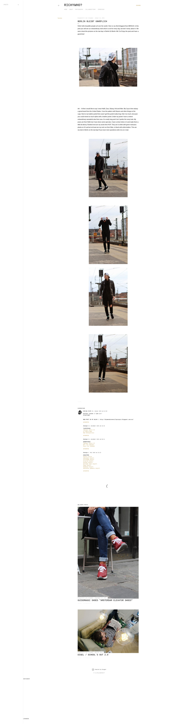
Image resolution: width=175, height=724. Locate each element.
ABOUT (71, 9)
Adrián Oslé (87, 411)
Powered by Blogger (100, 669)
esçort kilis (87, 456)
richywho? (73, 5)
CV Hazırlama (87, 431)
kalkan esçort (88, 462)
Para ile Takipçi (89, 446)
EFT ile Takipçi (88, 444)
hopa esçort (87, 465)
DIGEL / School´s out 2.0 (93, 655)
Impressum (101, 9)
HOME (65, 9)
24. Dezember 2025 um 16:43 (96, 426)
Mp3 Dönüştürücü (88, 433)
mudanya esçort (88, 467)
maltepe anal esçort (90, 464)
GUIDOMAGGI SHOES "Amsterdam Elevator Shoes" (105, 600)
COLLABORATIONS (90, 9)
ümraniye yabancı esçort (91, 468)
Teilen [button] (60, 18)
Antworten (86, 422)
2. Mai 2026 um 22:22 (94, 452)
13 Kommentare (87, 658)
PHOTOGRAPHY (79, 9)
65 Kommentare (87, 603)
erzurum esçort (88, 461)
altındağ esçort (88, 459)
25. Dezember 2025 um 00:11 (96, 439)
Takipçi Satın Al (89, 430)
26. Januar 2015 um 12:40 (99, 411)
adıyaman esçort (88, 458)
